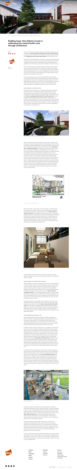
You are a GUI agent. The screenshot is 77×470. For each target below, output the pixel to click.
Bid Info (50, 467)
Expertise (44, 4)
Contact (31, 459)
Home (9, 35)
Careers (30, 457)
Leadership (64, 4)
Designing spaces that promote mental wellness (36, 56)
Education (45, 452)
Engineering (59, 453)
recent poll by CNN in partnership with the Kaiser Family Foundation (44, 53)
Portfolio (51, 4)
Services (59, 450)
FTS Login (54, 467)
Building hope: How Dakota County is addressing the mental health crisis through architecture (27, 35)
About (70, 4)
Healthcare (45, 455)
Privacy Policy (69, 467)
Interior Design (60, 455)
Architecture (59, 452)
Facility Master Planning (62, 456)
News (57, 4)
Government (45, 453)
